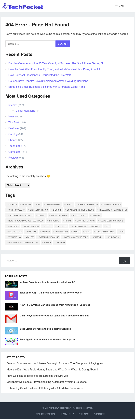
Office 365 (62, 226)
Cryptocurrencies (88, 204)
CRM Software (53, 204)
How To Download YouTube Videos (25, 220)
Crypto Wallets (16, 209)
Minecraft (13, 226)
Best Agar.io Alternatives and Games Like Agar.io (47, 339)
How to (12, 116)
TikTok (76, 231)
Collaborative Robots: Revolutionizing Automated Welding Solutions (48, 81)
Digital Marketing (25, 110)
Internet (12, 105)
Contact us (99, 413)
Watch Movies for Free (76, 237)
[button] (120, 6)
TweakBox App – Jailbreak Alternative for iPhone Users (51, 292)
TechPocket (65, 407)
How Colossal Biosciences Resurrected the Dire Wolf (39, 75)
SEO (107, 226)
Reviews (13, 157)
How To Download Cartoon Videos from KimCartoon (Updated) (55, 304)
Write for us (84, 413)
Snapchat (32, 231)
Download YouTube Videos (80, 209)
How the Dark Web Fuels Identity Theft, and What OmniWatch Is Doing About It (54, 69)
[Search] (124, 260)
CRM (38, 204)
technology (61, 231)
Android (12, 204)
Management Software (111, 220)
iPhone (68, 220)
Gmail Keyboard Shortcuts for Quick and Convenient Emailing (54, 315)
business (26, 204)
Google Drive (80, 215)
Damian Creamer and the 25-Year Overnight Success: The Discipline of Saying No (56, 63)
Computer (14, 152)
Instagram (54, 220)
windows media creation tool (23, 242)
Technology (15, 146)
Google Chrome (59, 215)
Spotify (46, 231)
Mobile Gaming (31, 226)
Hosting (96, 215)
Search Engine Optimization (86, 226)
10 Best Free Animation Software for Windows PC (47, 282)
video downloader (105, 231)
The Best (13, 122)
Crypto (69, 204)
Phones (12, 140)
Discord (57, 209)
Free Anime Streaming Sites (113, 209)
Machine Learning (86, 220)
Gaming (13, 134)
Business (13, 128)
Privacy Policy (67, 413)
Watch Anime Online (49, 237)
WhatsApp (98, 237)
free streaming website (20, 215)
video (88, 231)
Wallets (30, 237)
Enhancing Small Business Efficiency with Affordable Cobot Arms (46, 87)
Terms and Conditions (44, 413)
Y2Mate (47, 242)
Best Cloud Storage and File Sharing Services (45, 328)
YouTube (60, 242)
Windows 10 (113, 237)
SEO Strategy (15, 231)
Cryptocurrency (112, 204)
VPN (122, 231)
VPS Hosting (14, 237)
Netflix (48, 226)
